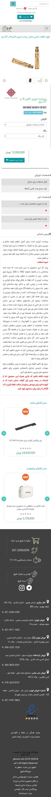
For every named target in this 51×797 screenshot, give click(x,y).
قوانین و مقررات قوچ (22, 574)
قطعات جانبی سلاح (37, 37)
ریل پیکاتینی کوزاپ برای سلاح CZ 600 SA (25, 440)
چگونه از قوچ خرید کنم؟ (20, 540)
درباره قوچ (22, 581)
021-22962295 (20, 550)
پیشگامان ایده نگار (29, 789)
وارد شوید (31, 8)
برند (45, 112)
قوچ (48, 37)
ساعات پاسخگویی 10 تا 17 (20, 560)
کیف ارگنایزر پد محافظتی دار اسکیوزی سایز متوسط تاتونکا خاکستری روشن (26, 508)
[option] (25, 80)
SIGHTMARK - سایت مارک (33, 112)
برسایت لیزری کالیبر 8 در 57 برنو (14, 37)
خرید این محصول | (15, 160)
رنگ (45, 131)
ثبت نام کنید (20, 8)
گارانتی (44, 119)
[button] (4, 80)
